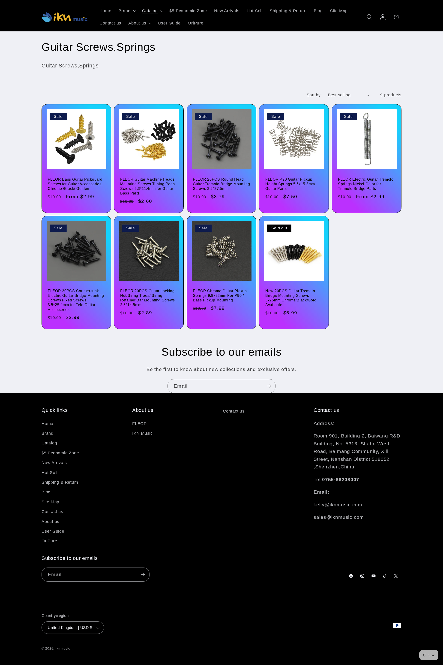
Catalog (49, 443)
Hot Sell (49, 472)
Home (47, 423)
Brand (48, 433)
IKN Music (142, 433)
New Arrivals (54, 462)
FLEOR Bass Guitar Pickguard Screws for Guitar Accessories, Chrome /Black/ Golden (75, 184)
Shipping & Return (60, 482)
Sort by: (314, 95)
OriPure (49, 541)
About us (50, 521)
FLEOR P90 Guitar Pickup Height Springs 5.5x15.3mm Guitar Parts (290, 184)
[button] (127, 11)
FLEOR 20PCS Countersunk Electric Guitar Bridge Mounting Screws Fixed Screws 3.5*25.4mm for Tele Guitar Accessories (76, 300)
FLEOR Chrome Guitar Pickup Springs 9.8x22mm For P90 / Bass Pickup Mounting (220, 295)
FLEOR (139, 423)
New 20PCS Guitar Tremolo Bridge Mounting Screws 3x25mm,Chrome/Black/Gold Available (290, 298)
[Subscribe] (268, 386)
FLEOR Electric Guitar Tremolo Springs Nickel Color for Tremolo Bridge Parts (366, 184)
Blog (46, 492)
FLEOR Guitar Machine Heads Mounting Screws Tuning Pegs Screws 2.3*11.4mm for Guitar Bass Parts (147, 186)
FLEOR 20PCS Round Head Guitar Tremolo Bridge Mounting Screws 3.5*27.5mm (221, 184)
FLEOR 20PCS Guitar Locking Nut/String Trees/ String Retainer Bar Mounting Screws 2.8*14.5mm (147, 298)
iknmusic (63, 648)
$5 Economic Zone (60, 453)
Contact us (52, 511)
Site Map (50, 502)
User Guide (53, 531)
